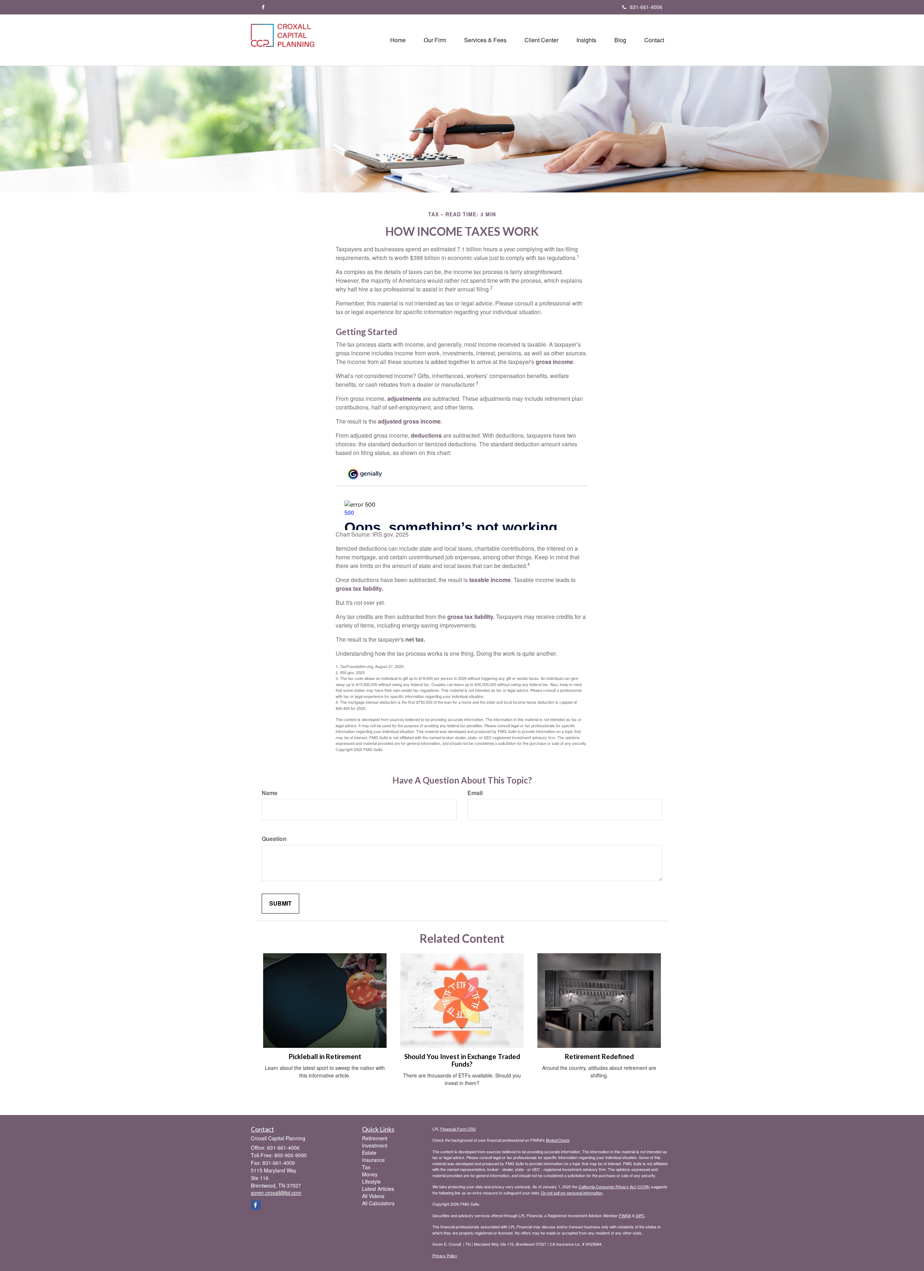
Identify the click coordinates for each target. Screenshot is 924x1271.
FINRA (625, 1215)
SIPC (640, 1215)
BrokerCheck (558, 1140)
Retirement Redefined (599, 1056)
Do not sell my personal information (571, 1193)
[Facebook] (263, 6)
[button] (435, 40)
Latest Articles (378, 1188)
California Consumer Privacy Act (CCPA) (614, 1186)
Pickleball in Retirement (325, 1056)
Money (370, 1174)
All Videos (373, 1196)
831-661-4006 (646, 6)
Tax (366, 1167)
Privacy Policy (444, 1255)
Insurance (373, 1159)
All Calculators (378, 1203)
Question (274, 839)
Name (270, 793)
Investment (374, 1145)
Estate (369, 1152)
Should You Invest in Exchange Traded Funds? (462, 1060)
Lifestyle (371, 1181)
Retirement (374, 1138)
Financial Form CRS (458, 1129)
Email (475, 793)
